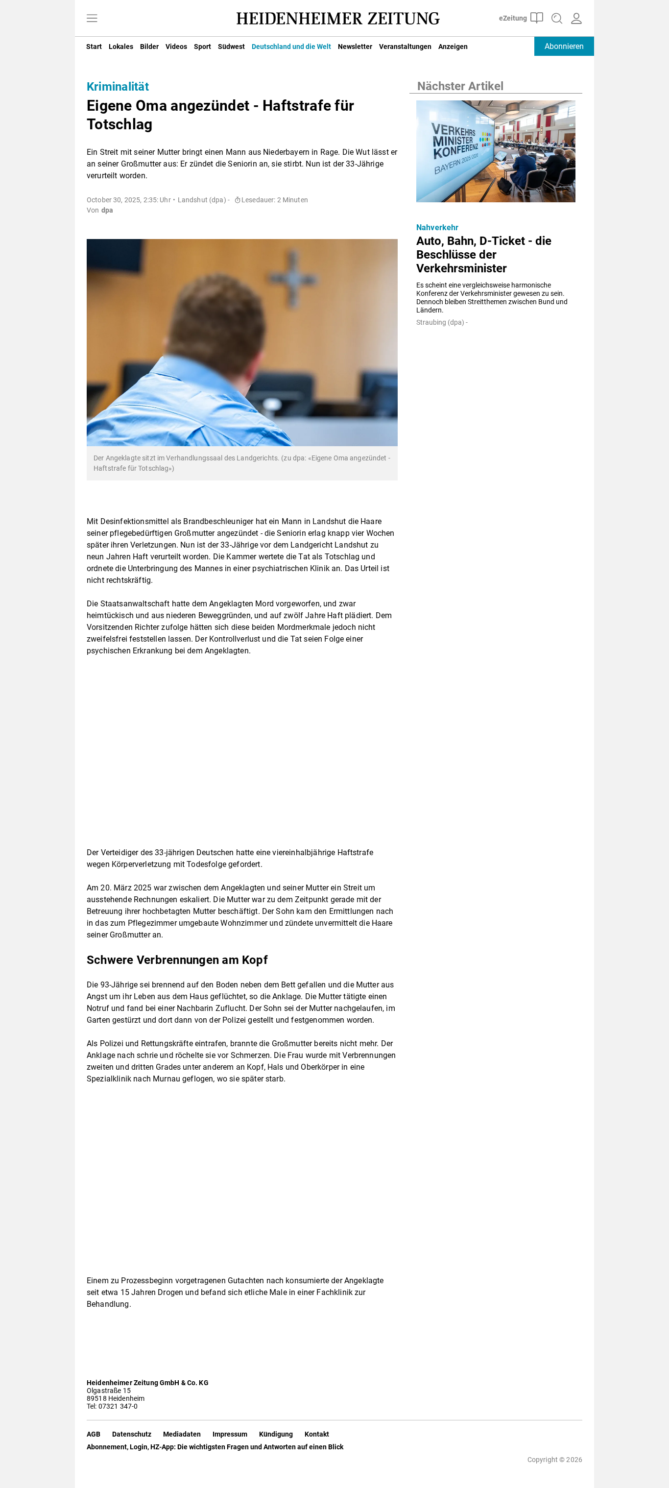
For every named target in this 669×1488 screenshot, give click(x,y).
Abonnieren (564, 46)
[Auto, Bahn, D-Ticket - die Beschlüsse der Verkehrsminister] (495, 154)
